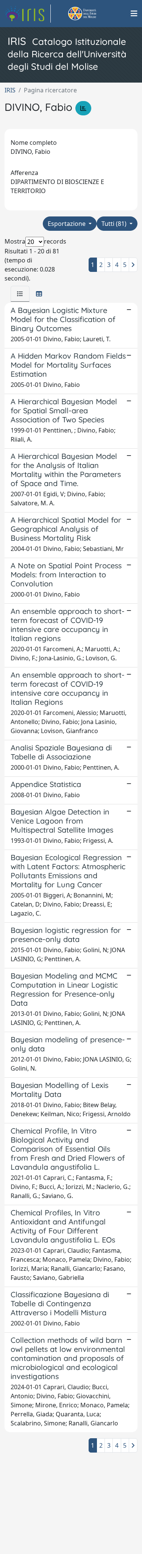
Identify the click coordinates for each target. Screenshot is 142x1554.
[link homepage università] (91, 14)
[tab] (20, 294)
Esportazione (67, 223)
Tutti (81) (114, 223)
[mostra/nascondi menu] (134, 13)
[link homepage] (28, 14)
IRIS (10, 90)
